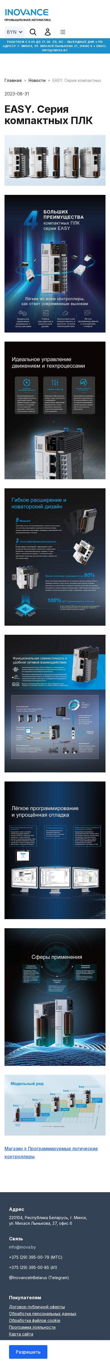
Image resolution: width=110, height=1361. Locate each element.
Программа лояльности (32, 1327)
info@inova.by (55, 50)
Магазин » (16, 1148)
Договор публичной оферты (37, 1306)
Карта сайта (21, 1334)
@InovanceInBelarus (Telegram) (39, 1277)
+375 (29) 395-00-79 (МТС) (36, 1257)
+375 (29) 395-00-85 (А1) (33, 1267)
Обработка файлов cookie (34, 1320)
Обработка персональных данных (42, 1313)
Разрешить (28, 1352)
